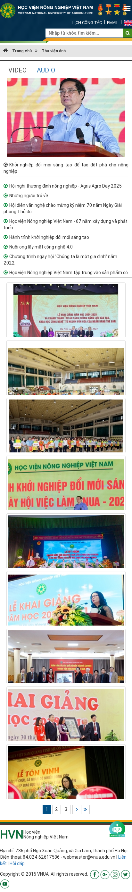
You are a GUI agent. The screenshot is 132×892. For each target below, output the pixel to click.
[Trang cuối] (85, 809)
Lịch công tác (87, 22)
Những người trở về (28, 195)
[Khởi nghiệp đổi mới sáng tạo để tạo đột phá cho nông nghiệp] (66, 117)
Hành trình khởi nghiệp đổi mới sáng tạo (49, 237)
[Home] (66, 10)
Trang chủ (21, 51)
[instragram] (115, 874)
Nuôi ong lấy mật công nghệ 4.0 (41, 247)
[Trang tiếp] (77, 809)
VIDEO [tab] (17, 70)
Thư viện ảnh (54, 51)
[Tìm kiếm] (128, 33)
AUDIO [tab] (46, 70)
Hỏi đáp (17, 863)
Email (113, 22)
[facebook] (94, 874)
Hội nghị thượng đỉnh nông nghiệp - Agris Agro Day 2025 (65, 186)
